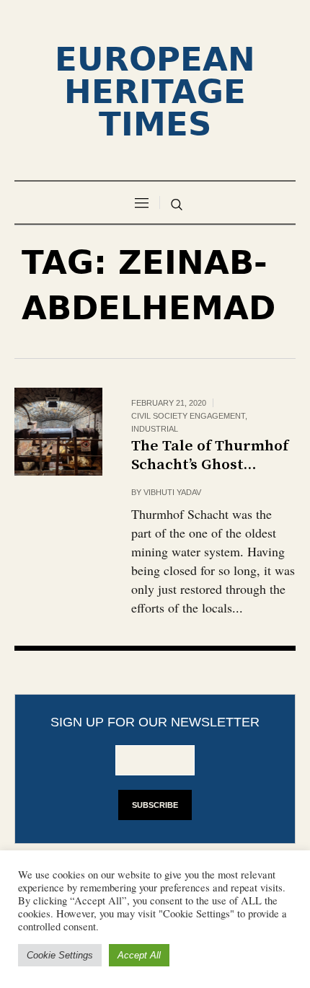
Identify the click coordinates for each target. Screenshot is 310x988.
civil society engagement (188, 415)
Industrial (154, 428)
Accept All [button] (139, 955)
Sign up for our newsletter (155, 722)
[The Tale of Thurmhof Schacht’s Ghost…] (58, 432)
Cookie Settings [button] (60, 955)
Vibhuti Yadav (172, 492)
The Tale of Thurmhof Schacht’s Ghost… (209, 455)
